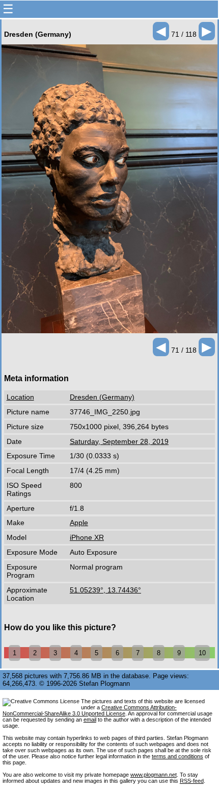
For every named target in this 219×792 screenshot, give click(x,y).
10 (202, 653)
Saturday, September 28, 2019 (119, 441)
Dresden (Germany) (102, 397)
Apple (79, 522)
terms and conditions (177, 756)
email (90, 719)
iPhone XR (87, 537)
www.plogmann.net (153, 775)
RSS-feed (192, 781)
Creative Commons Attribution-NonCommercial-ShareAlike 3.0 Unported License (90, 710)
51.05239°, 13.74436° (105, 590)
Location (20, 397)
